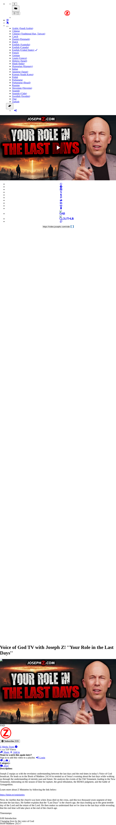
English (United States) (23, 50)
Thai (14, 99)
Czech (15, 36)
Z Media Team (7, 746)
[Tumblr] (61, 195)
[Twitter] (61, 192)
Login (42, 757)
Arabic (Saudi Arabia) (22, 28)
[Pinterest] (61, 197)
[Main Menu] (15, 9)
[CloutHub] (61, 218)
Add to (16, 752)
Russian (16, 85)
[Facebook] (61, 189)
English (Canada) (20, 47)
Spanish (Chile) (19, 93)
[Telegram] (61, 186)
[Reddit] (61, 200)
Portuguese (17, 80)
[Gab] (61, 213)
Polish (15, 77)
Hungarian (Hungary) (22, 66)
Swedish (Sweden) (21, 96)
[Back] (14, 4)
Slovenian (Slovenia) (22, 88)
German (16, 55)
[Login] (15, 110)
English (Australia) (21, 44)
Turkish (15, 101)
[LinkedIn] (61, 203)
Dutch (15, 42)
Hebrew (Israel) (19, 61)
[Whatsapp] (61, 184)
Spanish (16, 90)
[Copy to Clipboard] (61, 221)
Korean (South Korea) (22, 74)
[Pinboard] (61, 208)
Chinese (16, 31)
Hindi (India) (18, 63)
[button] (10, 741)
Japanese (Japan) (20, 71)
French (15, 52)
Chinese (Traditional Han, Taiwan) (28, 33)
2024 (5, 765)
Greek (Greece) (19, 58)
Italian (15, 69)
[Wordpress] (61, 205)
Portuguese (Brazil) (21, 82)
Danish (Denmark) (21, 39)
